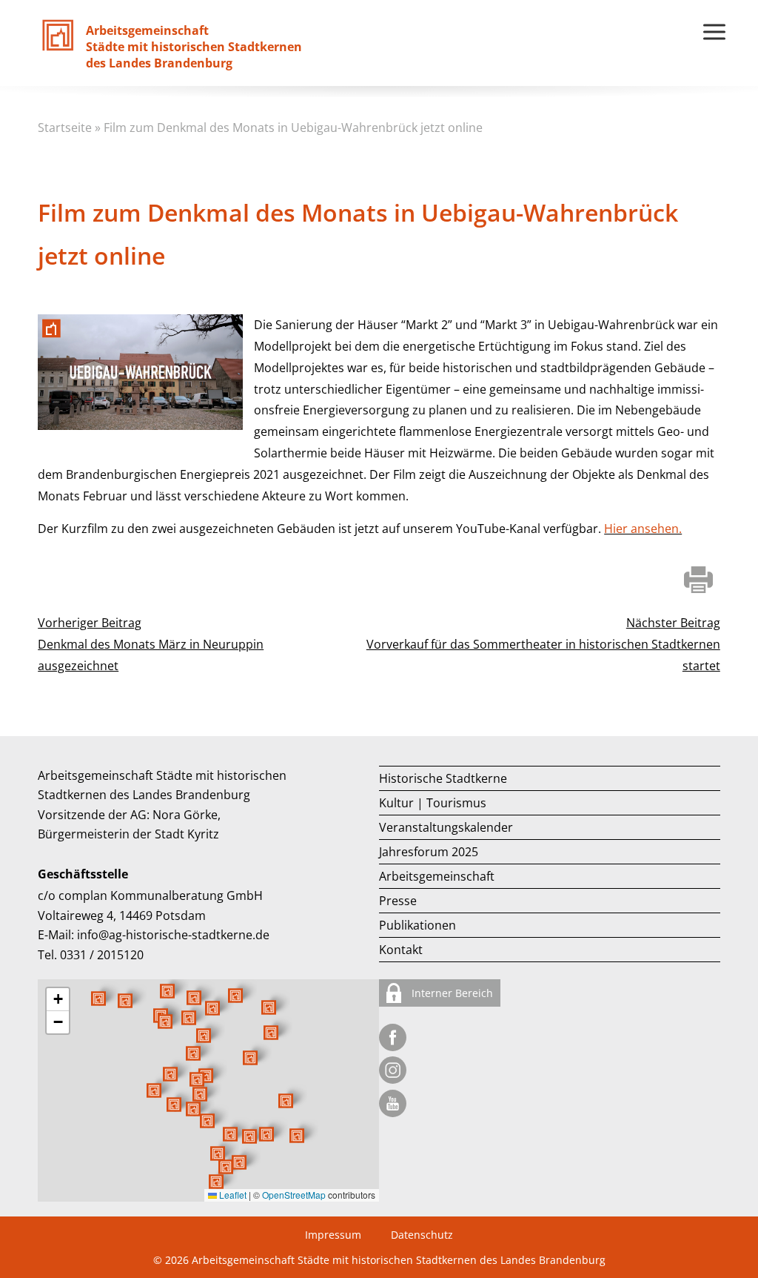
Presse (398, 901)
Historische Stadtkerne (443, 778)
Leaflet (231, 1194)
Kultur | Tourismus (432, 803)
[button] (250, 1057)
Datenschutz (422, 1235)
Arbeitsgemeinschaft (436, 876)
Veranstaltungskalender (446, 827)
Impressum (333, 1235)
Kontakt (401, 949)
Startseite (65, 127)
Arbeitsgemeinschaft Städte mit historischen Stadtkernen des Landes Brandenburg (399, 1260)
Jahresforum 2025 (428, 852)
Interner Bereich (451, 993)
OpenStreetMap (294, 1194)
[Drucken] (698, 581)
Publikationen (417, 925)
